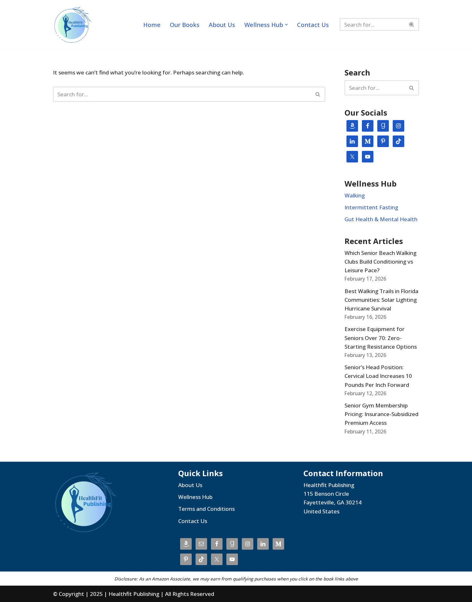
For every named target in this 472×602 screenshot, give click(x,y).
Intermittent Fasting (371, 207)
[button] (286, 24)
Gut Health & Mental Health (381, 219)
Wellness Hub (195, 497)
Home (152, 25)
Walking (355, 195)
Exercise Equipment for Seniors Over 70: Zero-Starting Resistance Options (381, 337)
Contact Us (192, 521)
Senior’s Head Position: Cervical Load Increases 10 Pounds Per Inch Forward (378, 375)
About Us (222, 25)
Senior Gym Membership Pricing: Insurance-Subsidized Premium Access (381, 414)
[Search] (412, 24)
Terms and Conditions (206, 508)
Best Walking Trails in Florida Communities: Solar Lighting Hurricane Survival (381, 299)
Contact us (313, 25)
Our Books (184, 25)
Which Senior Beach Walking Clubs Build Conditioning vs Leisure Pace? (380, 261)
